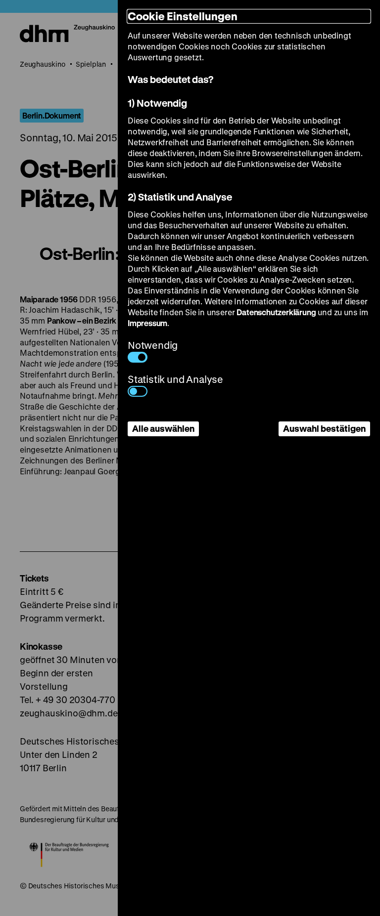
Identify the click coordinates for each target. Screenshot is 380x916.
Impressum (147, 323)
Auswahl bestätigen (324, 428)
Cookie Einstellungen (183, 16)
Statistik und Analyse (175, 379)
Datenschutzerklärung (276, 312)
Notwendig (153, 345)
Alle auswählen (163, 428)
